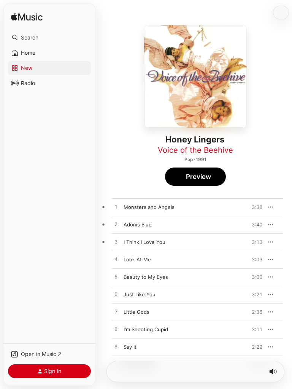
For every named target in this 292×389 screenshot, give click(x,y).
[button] (49, 37)
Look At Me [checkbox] (137, 259)
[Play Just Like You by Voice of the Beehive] (116, 294)
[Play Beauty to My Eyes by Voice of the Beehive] (116, 277)
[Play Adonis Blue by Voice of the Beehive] (116, 224)
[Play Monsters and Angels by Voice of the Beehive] (116, 207)
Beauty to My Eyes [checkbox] (146, 277)
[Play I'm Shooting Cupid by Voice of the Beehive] (116, 329)
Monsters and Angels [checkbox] (149, 207)
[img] (27, 17)
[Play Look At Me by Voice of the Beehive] (116, 259)
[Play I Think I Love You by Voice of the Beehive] (116, 242)
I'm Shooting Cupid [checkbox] (146, 329)
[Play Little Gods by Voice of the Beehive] (116, 311)
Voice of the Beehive (195, 150)
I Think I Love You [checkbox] (144, 242)
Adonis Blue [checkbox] (138, 224)
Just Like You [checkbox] (140, 294)
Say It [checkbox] (130, 347)
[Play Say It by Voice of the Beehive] (116, 346)
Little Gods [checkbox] (136, 312)
